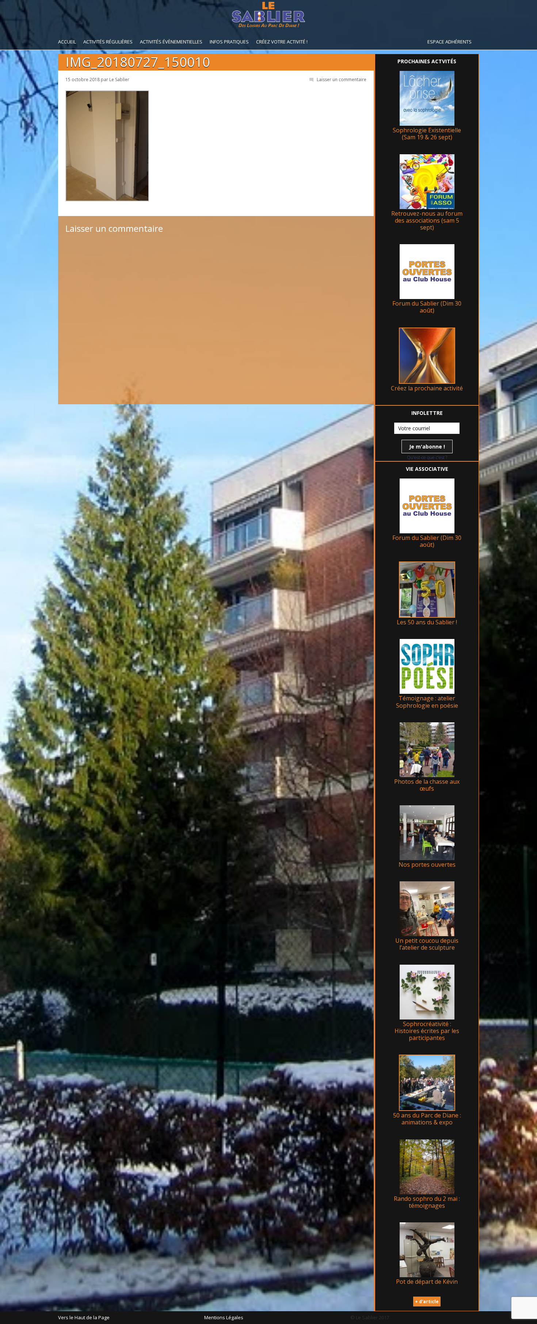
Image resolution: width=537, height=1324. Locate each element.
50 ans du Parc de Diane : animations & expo (427, 1118)
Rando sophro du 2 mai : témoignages (427, 1202)
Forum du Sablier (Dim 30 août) (426, 306)
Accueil (67, 41)
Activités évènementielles (171, 41)
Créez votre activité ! (282, 41)
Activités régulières (108, 41)
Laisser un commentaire (341, 79)
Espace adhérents (449, 41)
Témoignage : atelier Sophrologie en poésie (427, 701)
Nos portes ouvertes (427, 864)
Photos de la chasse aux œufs (427, 785)
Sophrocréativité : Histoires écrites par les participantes (427, 1031)
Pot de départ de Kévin (427, 1282)
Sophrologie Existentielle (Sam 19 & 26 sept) (427, 133)
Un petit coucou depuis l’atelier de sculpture (426, 944)
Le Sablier (119, 79)
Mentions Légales (223, 1317)
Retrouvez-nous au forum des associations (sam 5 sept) (426, 220)
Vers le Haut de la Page (84, 1317)
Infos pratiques (229, 41)
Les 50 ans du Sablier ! (427, 622)
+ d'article (427, 1301)
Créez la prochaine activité (427, 388)
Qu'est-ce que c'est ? (427, 457)
